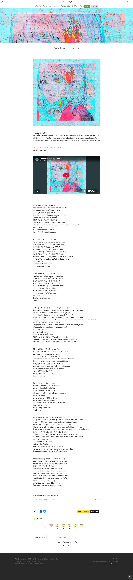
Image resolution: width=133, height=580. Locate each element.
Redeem (40, 558)
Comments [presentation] (40, 537)
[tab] (40, 537)
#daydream (54, 495)
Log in (67, 545)
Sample (35, 558)
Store (14, 2)
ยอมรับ (87, 6)
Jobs (57, 558)
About (46, 558)
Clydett (71, 2)
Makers (8, 2)
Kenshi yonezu (64, 2)
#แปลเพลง (47, 495)
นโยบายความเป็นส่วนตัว (67, 6)
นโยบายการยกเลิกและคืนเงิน (110, 564)
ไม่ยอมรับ (94, 6)
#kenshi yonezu (39, 495)
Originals (23, 558)
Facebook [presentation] (62, 537)
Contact (52, 558)
